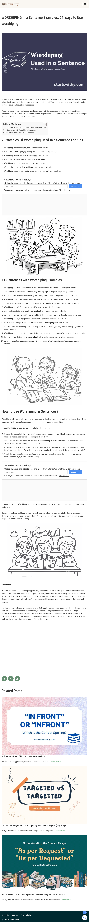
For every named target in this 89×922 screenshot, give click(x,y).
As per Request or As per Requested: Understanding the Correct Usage (33, 894)
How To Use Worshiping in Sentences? (19, 133)
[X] (11, 678)
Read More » (56, 762)
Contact (15, 915)
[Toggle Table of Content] (43, 124)
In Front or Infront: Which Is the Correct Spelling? (24, 756)
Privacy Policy (26, 915)
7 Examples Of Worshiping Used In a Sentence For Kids (25, 127)
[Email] (17, 678)
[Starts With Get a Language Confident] (10, 4)
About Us (5, 915)
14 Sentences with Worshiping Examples (20, 130)
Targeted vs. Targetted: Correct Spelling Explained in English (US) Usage (34, 825)
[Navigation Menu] (84, 4)
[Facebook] (4, 678)
